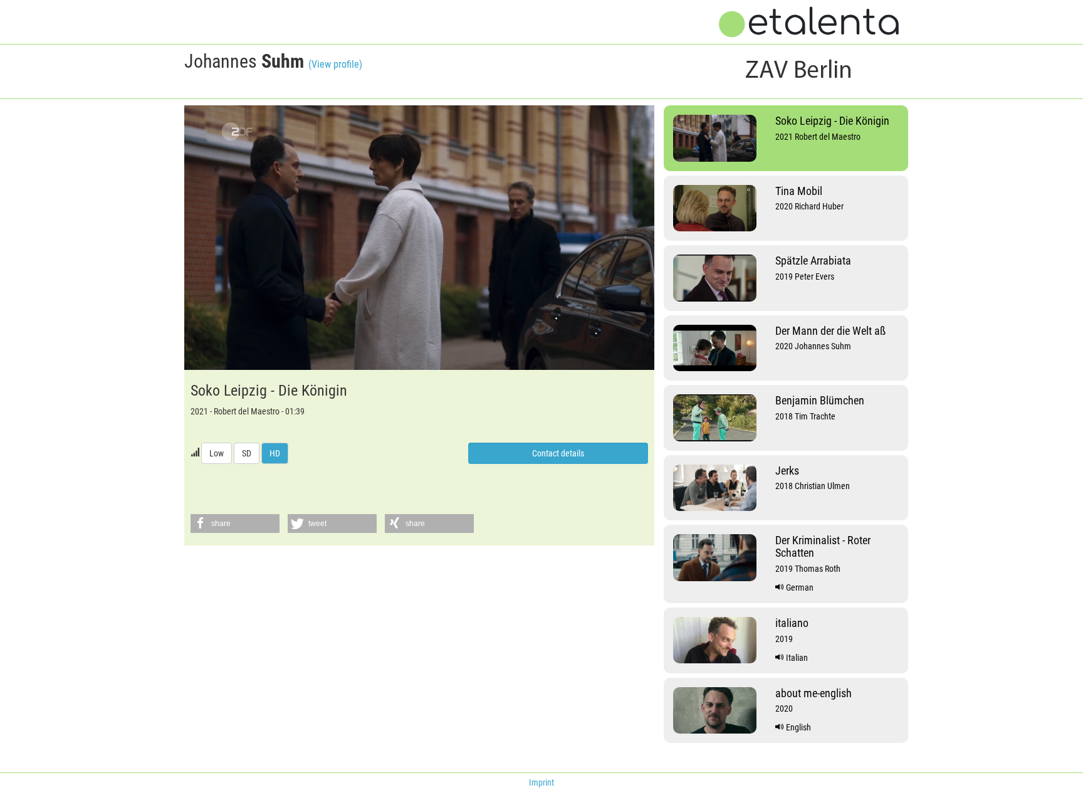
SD (246, 453)
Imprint (541, 782)
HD (274, 453)
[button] (235, 523)
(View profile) (335, 64)
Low (216, 453)
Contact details (558, 453)
